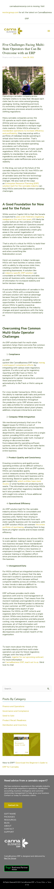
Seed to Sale (8, 715)
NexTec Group (10, 858)
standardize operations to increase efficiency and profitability (23, 132)
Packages (9, 816)
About (8, 825)
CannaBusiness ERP (14, 662)
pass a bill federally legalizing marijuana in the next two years (23, 218)
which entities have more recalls (22, 482)
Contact (9, 829)
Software (10, 813)
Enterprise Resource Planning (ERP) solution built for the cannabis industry (21, 184)
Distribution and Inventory (15, 725)
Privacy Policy (40, 882)
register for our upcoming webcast (27, 657)
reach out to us (31, 662)
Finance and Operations (12, 57)
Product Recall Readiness (14, 720)
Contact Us (13, 805)
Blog (6, 822)
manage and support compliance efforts (24, 364)
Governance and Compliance (16, 711)
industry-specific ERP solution (19, 272)
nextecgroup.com (10, 12)
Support (9, 832)
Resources (10, 819)
